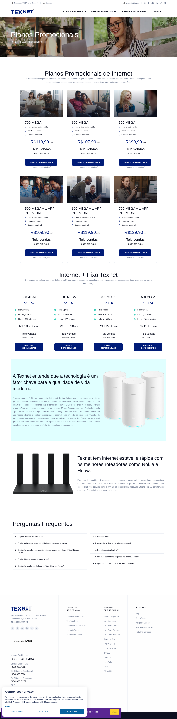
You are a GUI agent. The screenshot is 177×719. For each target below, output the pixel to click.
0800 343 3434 (41, 153)
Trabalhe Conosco (143, 632)
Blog (137, 614)
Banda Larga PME (112, 616)
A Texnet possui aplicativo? (106, 550)
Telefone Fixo (72, 621)
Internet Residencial (75, 616)
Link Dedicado (110, 621)
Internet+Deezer (73, 630)
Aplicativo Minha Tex (144, 627)
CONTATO (155, 12)
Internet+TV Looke (74, 635)
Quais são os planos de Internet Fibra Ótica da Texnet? (41, 566)
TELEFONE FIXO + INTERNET (133, 12)
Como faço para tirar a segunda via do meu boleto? (117, 557)
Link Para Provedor (112, 635)
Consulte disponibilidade (41, 162)
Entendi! (114, 712)
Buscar (49, 3)
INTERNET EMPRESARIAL (102, 12)
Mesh (106, 667)
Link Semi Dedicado (112, 626)
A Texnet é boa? (102, 537)
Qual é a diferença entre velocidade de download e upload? (43, 543)
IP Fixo (107, 653)
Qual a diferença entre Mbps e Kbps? (33, 559)
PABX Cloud (109, 644)
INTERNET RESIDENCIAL (74, 12)
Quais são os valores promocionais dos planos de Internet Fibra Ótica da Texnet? (48, 551)
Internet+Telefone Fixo (75, 626)
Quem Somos (141, 618)
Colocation (108, 658)
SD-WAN (108, 671)
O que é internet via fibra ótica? (31, 537)
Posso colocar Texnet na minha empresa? (113, 543)
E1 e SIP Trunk (110, 648)
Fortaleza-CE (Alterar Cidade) (26, 3)
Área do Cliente (132, 3)
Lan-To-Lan (109, 662)
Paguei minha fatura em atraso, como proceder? (115, 563)
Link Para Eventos (111, 630)
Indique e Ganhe (142, 623)
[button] (50, 537)
